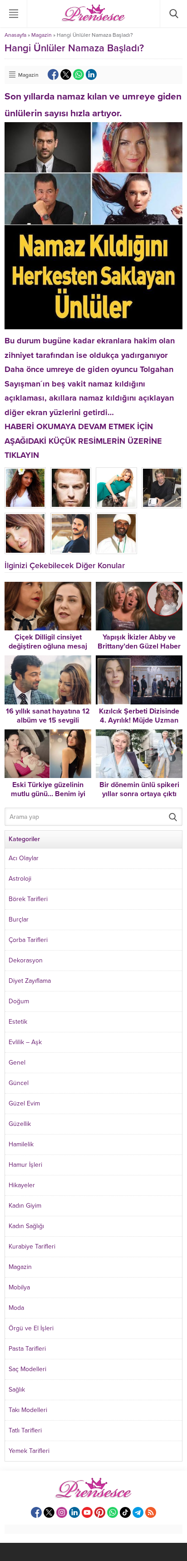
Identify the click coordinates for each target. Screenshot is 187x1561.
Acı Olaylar (24, 858)
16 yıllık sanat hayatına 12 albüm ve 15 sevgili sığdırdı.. (48, 720)
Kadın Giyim (25, 1205)
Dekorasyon (26, 960)
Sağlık (17, 1389)
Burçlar (19, 919)
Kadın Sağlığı (26, 1226)
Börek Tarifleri (28, 899)
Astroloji (20, 878)
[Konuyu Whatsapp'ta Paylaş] (78, 74)
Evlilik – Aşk (25, 1042)
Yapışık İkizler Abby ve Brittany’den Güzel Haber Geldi (139, 646)
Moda (16, 1308)
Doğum (19, 1001)
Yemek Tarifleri (29, 1451)
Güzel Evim (24, 1103)
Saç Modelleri (27, 1369)
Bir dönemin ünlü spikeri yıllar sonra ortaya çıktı (139, 789)
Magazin (41, 35)
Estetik (18, 1022)
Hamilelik (21, 1144)
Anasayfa (15, 35)
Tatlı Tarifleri (25, 1430)
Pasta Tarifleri (27, 1349)
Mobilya (19, 1287)
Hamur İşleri (25, 1165)
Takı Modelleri (28, 1410)
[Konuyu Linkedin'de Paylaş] (91, 74)
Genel (17, 1062)
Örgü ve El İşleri (31, 1328)
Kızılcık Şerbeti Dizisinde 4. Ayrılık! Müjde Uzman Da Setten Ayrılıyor (139, 720)
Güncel (19, 1083)
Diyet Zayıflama (30, 981)
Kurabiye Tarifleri (32, 1246)
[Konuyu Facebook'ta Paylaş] (53, 74)
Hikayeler (22, 1185)
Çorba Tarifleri (28, 940)
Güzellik (20, 1124)
